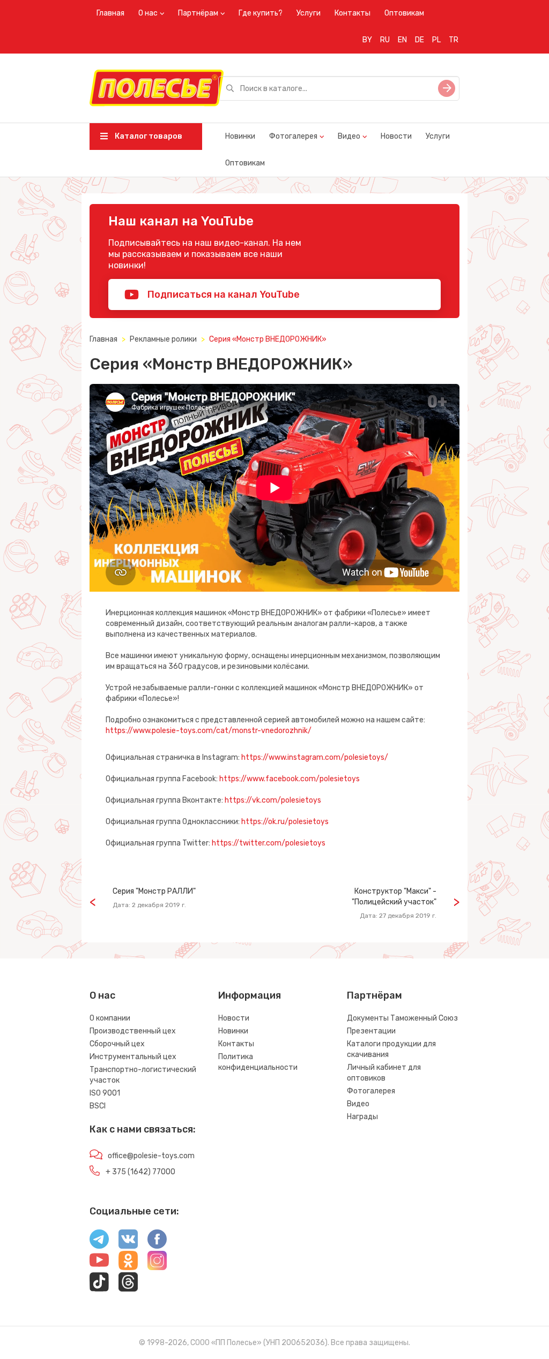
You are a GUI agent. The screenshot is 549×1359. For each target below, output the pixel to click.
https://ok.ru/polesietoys (285, 821)
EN (402, 39)
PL (436, 39)
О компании (110, 1018)
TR (453, 39)
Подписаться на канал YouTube (222, 294)
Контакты (352, 13)
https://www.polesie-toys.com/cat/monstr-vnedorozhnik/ (208, 730)
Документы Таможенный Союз (402, 1018)
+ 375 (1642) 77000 (140, 1171)
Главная (110, 13)
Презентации (371, 1031)
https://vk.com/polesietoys (273, 800)
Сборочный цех (117, 1043)
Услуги (308, 13)
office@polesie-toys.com (151, 1155)
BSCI (98, 1106)
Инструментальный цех (133, 1056)
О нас (148, 13)
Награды (362, 1116)
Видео (349, 136)
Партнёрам (198, 13)
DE (419, 39)
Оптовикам (404, 13)
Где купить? (261, 13)
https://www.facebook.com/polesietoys (289, 778)
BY (367, 39)
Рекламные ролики (163, 339)
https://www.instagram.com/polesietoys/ (314, 757)
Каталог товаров (147, 136)
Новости (396, 136)
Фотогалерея (293, 136)
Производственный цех (133, 1031)
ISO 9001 (105, 1093)
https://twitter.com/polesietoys (268, 843)
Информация (249, 995)
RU (385, 39)
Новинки (240, 136)
